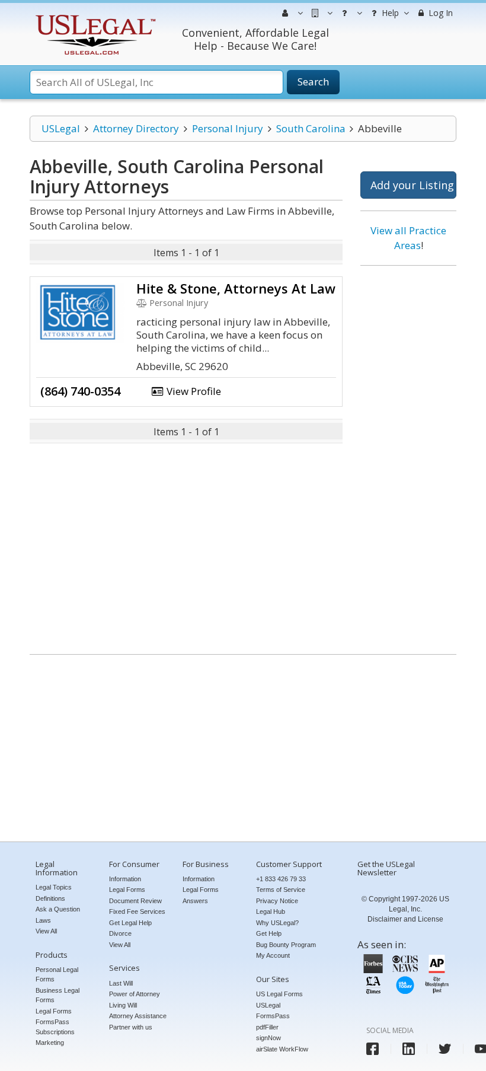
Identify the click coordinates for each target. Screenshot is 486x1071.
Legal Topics (54, 887)
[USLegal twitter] (445, 1049)
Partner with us (130, 1027)
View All (46, 931)
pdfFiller (267, 1027)
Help (389, 12)
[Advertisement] (408, 455)
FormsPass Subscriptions (55, 1026)
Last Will (121, 983)
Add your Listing (412, 185)
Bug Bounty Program (286, 944)
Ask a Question (58, 909)
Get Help (269, 933)
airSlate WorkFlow (282, 1049)
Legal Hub (270, 911)
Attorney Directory (136, 128)
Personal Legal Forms (57, 974)
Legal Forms (54, 1011)
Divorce (120, 933)
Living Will (123, 1005)
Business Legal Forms (57, 995)
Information (125, 878)
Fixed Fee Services (137, 911)
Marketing (50, 1042)
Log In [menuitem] (439, 12)
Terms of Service (280, 889)
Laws (43, 920)
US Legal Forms (279, 993)
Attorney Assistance (138, 1015)
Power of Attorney (134, 993)
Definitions (50, 898)
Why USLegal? (277, 922)
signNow (268, 1037)
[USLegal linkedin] (408, 1049)
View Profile (192, 391)
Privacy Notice (277, 900)
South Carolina (311, 128)
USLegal (60, 128)
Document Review (135, 900)
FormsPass (273, 1015)
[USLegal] (94, 16)
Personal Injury (227, 128)
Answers (195, 900)
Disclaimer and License (405, 919)
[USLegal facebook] (372, 1049)
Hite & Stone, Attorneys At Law (235, 288)
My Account (273, 955)
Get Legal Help (130, 922)
